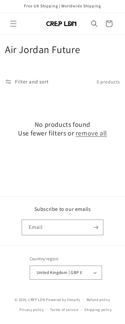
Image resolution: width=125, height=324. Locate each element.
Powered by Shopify (63, 299)
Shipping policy (98, 309)
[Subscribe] (95, 227)
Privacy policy (31, 309)
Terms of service (64, 309)
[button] (13, 23)
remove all (91, 133)
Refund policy (98, 299)
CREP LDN (36, 299)
